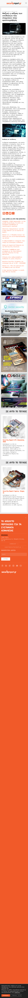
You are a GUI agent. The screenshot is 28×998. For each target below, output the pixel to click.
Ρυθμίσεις (14, 995)
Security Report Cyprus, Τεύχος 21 (13, 492)
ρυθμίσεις (17, 992)
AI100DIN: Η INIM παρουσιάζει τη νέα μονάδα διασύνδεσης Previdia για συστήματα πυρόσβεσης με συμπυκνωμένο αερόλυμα (13, 224)
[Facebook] (2, 565)
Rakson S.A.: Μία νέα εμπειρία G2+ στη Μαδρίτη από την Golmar (13, 266)
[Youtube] (17, 565)
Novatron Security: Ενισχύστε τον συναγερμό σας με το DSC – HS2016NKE (14, 262)
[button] (26, 3)
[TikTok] (9, 565)
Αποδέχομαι (5, 995)
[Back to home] (14, 3)
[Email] (20, 565)
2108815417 (12, 544)
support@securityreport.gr (13, 547)
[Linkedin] (6, 565)
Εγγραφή (6, 559)
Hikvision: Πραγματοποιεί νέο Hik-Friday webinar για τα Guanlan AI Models (13, 230)
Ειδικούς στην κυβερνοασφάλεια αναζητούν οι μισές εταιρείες (12, 258)
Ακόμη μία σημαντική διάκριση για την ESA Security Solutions (13, 246)
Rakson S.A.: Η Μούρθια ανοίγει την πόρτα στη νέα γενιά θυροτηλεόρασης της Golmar (13, 236)
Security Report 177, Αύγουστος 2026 (13, 441)
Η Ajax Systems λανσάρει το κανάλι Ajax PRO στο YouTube (13, 271)
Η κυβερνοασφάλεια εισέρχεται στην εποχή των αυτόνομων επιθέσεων (13, 241)
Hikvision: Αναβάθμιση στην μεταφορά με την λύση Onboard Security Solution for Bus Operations (11, 252)
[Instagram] (13, 565)
